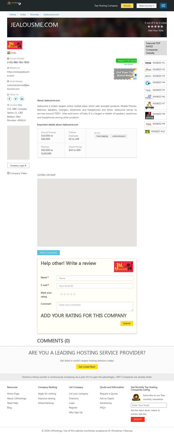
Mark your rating (46, 294)
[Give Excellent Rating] (74, 294)
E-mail (45, 285)
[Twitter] (15, 98)
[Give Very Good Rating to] (71, 294)
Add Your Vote (155, 30)
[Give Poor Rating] (61, 294)
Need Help (12, 403)
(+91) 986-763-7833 (18, 62)
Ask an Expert (107, 398)
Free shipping (102, 136)
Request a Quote (108, 393)
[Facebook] (9, 98)
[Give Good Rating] (68, 294)
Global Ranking (46, 403)
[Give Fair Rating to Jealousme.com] (152, 27)
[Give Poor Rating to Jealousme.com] (149, 27)
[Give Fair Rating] (64, 294)
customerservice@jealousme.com (18, 86)
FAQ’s (103, 407)
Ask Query (128, 64)
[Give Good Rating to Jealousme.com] (155, 27)
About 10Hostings (16, 398)
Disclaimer (117, 430)
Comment (46, 303)
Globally (127, 5)
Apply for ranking (47, 393)
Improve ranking (46, 398)
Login (72, 403)
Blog (9, 407)
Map (20, 105)
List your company (78, 393)
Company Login (17, 165)
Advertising (106, 403)
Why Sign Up (76, 412)
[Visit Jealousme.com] (14, 44)
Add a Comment (48, 252)
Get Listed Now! (87, 366)
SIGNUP (138, 419)
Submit (126, 323)
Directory (74, 398)
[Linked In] (22, 98)
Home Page (13, 393)
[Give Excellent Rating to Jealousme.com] (162, 27)
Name (45, 277)
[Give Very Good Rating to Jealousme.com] (158, 27)
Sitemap (128, 430)
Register (73, 407)
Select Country (146, 5)
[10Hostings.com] (13, 3)
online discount (118, 136)
